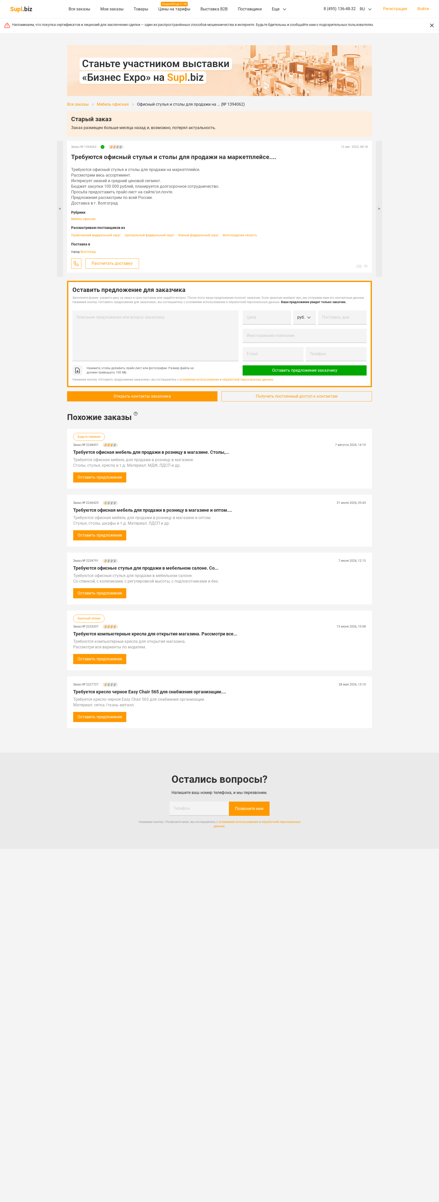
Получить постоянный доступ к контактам (297, 396)
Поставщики (250, 9)
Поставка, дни (335, 317)
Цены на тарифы (174, 9)
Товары (141, 9)
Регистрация (395, 9)
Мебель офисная (83, 219)
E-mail (252, 353)
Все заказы (79, 9)
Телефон (318, 353)
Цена (251, 317)
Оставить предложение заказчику (304, 370)
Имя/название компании (270, 335)
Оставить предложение (99, 477)
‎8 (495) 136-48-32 (340, 8)
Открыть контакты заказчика (142, 396)
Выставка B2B (214, 9)
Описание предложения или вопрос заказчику (120, 317)
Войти (423, 9)
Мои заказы (111, 9)
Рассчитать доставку (112, 263)
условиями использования (199, 379)
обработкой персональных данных (247, 379)
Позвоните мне (249, 808)
